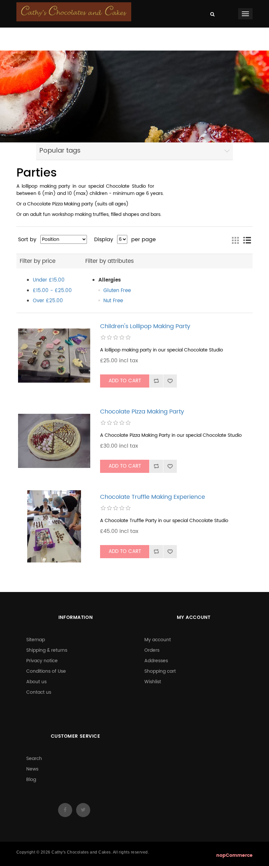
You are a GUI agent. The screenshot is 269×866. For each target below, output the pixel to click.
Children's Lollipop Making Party (145, 326)
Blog (31, 779)
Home (37, 34)
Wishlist (152, 682)
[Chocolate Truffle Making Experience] (54, 526)
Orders (151, 650)
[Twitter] (83, 810)
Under (49, 280)
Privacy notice (42, 661)
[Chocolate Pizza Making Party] (54, 441)
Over (48, 301)
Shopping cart (160, 671)
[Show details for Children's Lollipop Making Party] (54, 356)
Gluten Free (117, 290)
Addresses (156, 661)
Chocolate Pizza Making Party (142, 411)
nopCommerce (234, 855)
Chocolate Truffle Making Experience (152, 497)
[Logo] (73, 12)
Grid (235, 240)
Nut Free (113, 301)
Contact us (38, 692)
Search (34, 758)
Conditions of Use (46, 671)
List (247, 240)
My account (157, 640)
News (32, 769)
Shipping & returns (46, 650)
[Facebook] (65, 810)
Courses (96, 34)
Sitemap (35, 640)
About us (36, 682)
